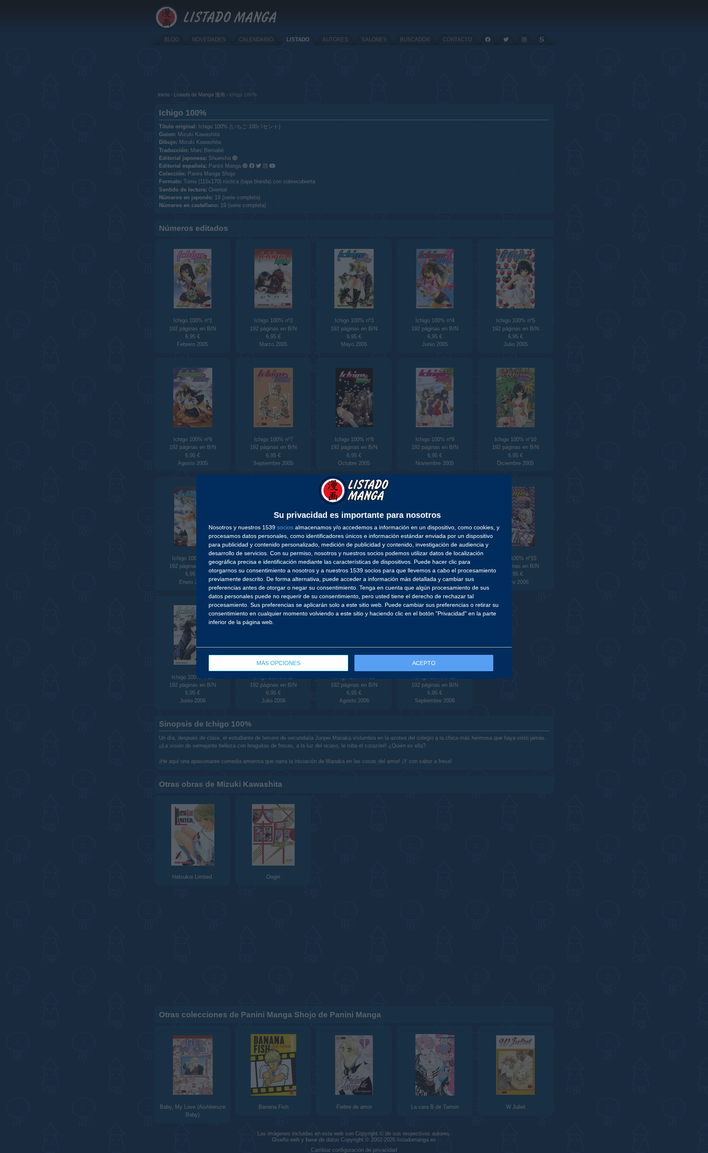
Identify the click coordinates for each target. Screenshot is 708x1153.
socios (285, 527)
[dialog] (354, 576)
